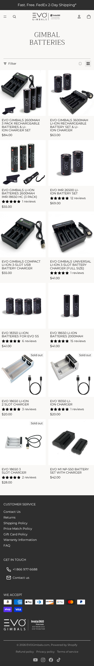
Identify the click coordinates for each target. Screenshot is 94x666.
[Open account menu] (79, 16)
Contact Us (12, 512)
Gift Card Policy (15, 534)
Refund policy (25, 651)
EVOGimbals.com (38, 644)
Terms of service (67, 651)
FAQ (6, 545)
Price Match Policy (17, 529)
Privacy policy (45, 651)
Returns (9, 517)
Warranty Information (20, 540)
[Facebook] (51, 659)
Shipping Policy (15, 523)
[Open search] (14, 16)
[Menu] (5, 17)
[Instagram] (43, 659)
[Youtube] (35, 659)
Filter (12, 64)
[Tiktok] (58, 659)
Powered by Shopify (64, 644)
